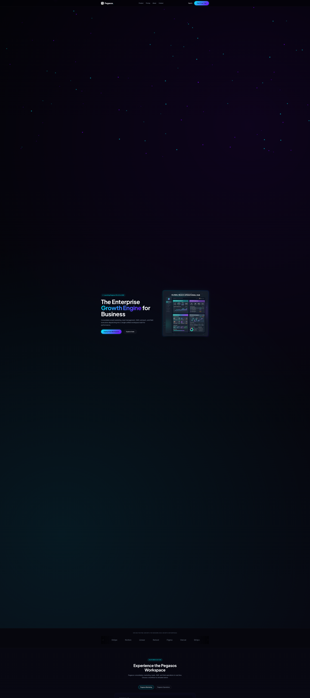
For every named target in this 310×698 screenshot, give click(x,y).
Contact (161, 3)
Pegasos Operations (163, 687)
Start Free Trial (201, 3)
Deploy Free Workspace (111, 331)
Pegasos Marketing (146, 687)
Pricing (148, 3)
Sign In (190, 3)
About (154, 3)
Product (141, 3)
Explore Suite (130, 331)
